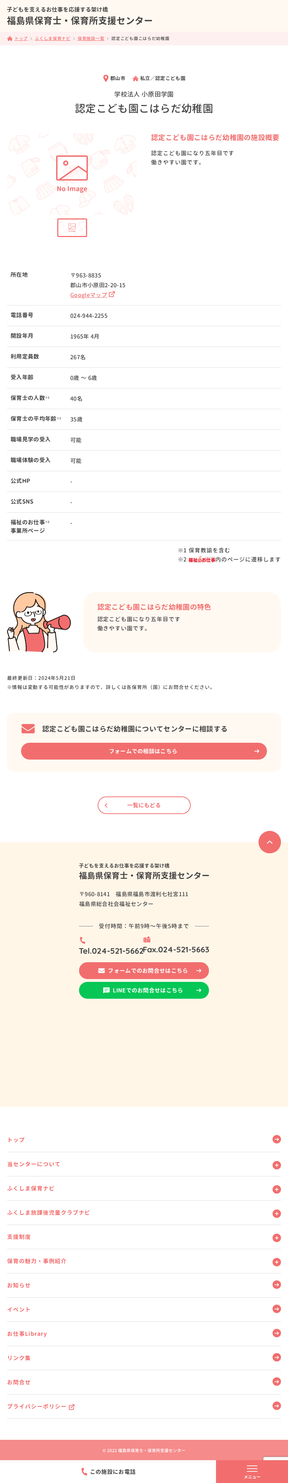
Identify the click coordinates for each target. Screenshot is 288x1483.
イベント (19, 1309)
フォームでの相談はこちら (143, 751)
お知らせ (19, 1285)
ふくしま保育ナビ (31, 1188)
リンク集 (19, 1358)
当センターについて (34, 1164)
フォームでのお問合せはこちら (148, 971)
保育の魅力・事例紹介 (37, 1261)
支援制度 (19, 1237)
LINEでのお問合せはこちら (148, 990)
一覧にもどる (144, 805)
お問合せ (19, 1382)
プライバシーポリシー (37, 1406)
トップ (16, 1140)
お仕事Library (27, 1334)
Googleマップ (88, 295)
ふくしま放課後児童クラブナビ (48, 1212)
